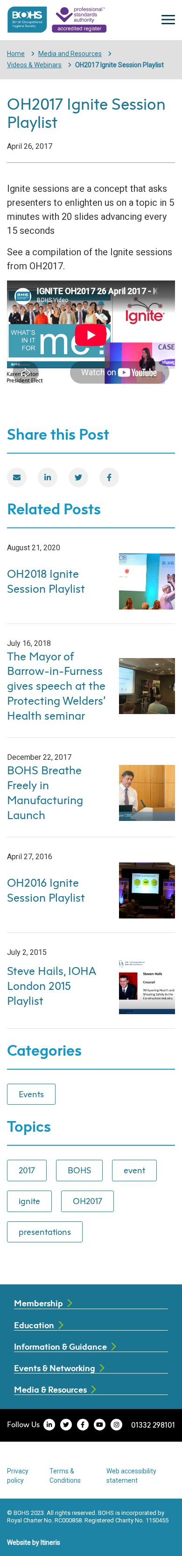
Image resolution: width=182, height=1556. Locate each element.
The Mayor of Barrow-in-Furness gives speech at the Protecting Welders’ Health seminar (56, 686)
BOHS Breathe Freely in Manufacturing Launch (45, 792)
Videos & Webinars (34, 65)
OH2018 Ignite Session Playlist (46, 581)
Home (16, 53)
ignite (29, 1201)
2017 (27, 1170)
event (134, 1170)
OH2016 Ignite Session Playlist (46, 890)
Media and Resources (70, 53)
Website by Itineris (33, 1542)
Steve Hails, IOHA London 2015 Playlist (51, 985)
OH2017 (87, 1201)
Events (31, 1094)
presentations (45, 1232)
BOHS (79, 1170)
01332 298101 (153, 1425)
